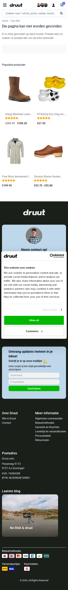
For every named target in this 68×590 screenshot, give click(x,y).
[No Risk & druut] (30, 535)
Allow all (34, 320)
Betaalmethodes (44, 422)
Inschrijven (34, 388)
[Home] (16, 5)
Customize (32, 331)
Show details (50, 309)
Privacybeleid (43, 435)
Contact (6, 422)
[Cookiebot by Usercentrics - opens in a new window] (49, 256)
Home (5, 20)
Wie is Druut (9, 418)
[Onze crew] (42, 5)
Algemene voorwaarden (49, 418)
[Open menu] (5, 5)
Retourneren (42, 440)
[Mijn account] (53, 5)
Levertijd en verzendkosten (50, 431)
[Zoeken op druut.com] (34, 13)
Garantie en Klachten (47, 427)
